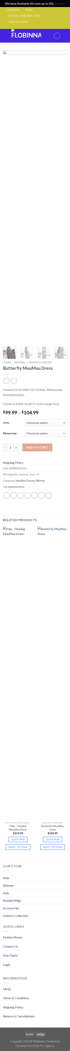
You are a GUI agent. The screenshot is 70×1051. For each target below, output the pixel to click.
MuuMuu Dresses (40, 362)
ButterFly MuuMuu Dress (52, 827)
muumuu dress (16, 486)
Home (7, 362)
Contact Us (10, 946)
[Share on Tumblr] (48, 495)
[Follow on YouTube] (46, 27)
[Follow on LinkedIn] (42, 27)
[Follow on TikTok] (31, 27)
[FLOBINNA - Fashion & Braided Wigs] (26, 36)
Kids (6, 893)
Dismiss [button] (60, 3)
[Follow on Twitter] (35, 27)
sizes (6, 422)
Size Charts (10, 955)
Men (6, 878)
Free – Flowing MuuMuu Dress (18, 827)
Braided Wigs (12, 900)
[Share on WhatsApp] (6, 495)
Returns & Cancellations (19, 1016)
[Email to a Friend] (27, 495)
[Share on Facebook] (13, 495)
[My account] (57, 36)
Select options (18, 847)
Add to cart (37, 447)
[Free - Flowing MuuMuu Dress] (18, 673)
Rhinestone (10, 433)
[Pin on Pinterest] (34, 495)
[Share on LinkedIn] (41, 495)
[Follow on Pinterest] (39, 27)
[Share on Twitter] (20, 495)
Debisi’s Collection (15, 915)
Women (19, 362)
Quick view (18, 839)
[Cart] (65, 35)
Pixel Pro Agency (44, 1045)
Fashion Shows (12, 937)
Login (6, 964)
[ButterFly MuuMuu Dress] (53, 673)
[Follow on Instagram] (27, 27)
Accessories (11, 908)
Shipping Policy (13, 462)
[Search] (46, 35)
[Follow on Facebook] (24, 27)
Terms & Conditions (16, 998)
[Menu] (5, 35)
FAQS (7, 989)
